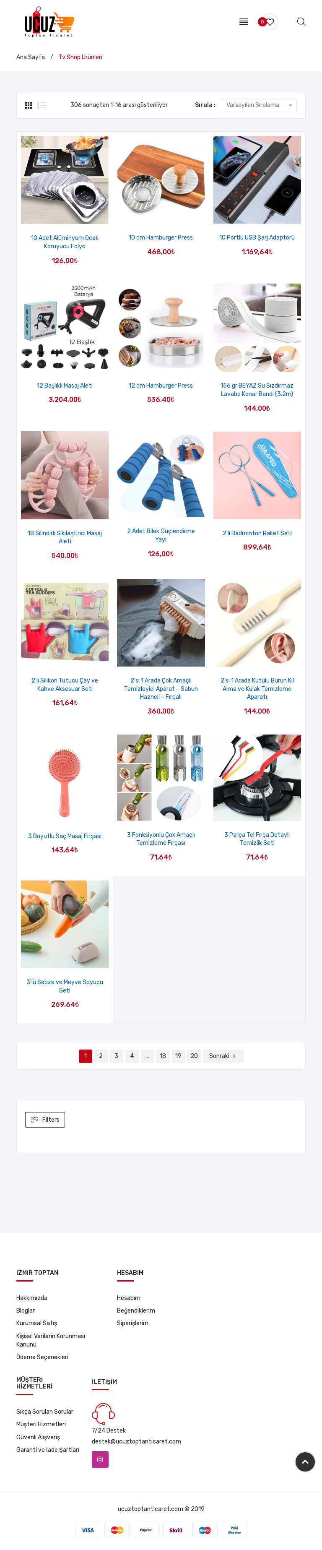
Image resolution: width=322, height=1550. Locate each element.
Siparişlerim (132, 1323)
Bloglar (25, 1310)
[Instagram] (100, 1459)
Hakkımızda (31, 1298)
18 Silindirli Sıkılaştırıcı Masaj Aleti (65, 537)
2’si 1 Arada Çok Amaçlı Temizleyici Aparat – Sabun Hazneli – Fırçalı (161, 689)
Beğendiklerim (136, 1310)
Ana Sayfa (30, 57)
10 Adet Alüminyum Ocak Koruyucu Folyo (65, 242)
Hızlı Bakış (76, 215)
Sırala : (205, 105)
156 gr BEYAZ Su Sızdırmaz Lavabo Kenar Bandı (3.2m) (257, 390)
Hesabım (128, 1298)
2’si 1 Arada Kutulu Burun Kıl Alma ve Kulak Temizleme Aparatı (257, 689)
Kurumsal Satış (36, 1323)
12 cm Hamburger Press (161, 385)
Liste (41, 105)
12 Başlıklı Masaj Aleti (65, 385)
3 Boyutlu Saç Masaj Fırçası (64, 836)
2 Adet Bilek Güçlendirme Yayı (161, 535)
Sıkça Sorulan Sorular (44, 1411)
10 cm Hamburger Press (161, 237)
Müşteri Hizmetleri (41, 1424)
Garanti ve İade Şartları (47, 1450)
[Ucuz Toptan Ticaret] (47, 21)
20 (194, 1056)
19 (178, 1056)
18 (163, 1056)
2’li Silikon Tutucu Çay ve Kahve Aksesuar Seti (64, 685)
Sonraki (219, 1056)
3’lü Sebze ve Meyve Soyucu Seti (64, 986)
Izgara (29, 105)
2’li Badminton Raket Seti (257, 533)
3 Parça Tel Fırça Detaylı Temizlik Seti (257, 839)
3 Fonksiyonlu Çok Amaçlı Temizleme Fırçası (161, 839)
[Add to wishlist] (54, 215)
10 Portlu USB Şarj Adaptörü (257, 237)
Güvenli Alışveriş (38, 1437)
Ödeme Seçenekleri (42, 1357)
